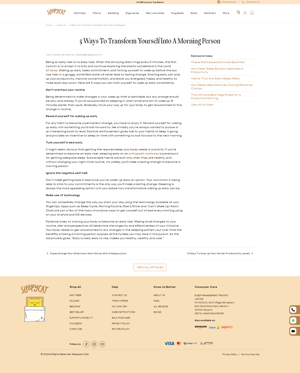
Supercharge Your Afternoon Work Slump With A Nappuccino (88, 253)
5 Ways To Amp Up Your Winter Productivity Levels (218, 253)
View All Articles (202, 105)
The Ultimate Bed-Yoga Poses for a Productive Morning (216, 96)
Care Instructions (123, 312)
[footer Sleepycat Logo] (35, 289)
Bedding (75, 306)
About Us (159, 295)
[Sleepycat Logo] (57, 13)
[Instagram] (94, 344)
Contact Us (119, 295)
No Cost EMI (119, 306)
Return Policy (121, 329)
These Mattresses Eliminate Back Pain (218, 62)
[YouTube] (102, 344)
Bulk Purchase (121, 317)
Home (49, 25)
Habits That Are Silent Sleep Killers (215, 78)
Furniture (76, 329)
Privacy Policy (121, 323)
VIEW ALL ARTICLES (150, 267)
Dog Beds (76, 323)
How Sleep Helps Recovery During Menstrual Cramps (222, 86)
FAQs (156, 300)
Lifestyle (61, 25)
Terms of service (250, 354)
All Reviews (161, 306)
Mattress (75, 295)
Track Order (120, 300)
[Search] (238, 12)
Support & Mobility (81, 317)
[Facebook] (86, 344)
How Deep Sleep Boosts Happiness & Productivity (217, 70)
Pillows (74, 300)
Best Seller (77, 312)
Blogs (157, 312)
